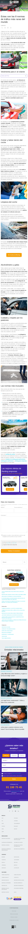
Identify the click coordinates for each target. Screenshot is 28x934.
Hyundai (16, 818)
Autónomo (14, 755)
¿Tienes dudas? (5, 877)
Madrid (3, 857)
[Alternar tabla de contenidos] (14, 75)
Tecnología (4, 636)
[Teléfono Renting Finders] (26, 2)
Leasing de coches (18, 842)
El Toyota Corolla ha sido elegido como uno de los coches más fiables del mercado (13, 599)
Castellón (16, 867)
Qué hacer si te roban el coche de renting (11, 596)
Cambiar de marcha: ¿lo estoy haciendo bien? (12, 608)
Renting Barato (5, 880)
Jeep (3, 831)
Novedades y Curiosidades (11, 5)
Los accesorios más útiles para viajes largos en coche (13, 592)
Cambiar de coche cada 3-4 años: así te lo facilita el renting (13, 611)
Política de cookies (14, 917)
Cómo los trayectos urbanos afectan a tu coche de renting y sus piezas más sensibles (13, 602)
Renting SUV (4, 885)
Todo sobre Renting (6, 638)
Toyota (3, 826)
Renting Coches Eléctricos (5, 889)
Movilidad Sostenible (6, 632)
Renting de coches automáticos (18, 846)
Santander (16, 859)
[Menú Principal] (2, 2)
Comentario (3, 515)
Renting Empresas (18, 882)
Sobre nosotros (5, 874)
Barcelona (16, 857)
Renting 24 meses (5, 845)
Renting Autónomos (6, 882)
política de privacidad (16, 773)
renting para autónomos (7, 461)
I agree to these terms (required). (10, 544)
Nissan (15, 828)
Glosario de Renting (18, 888)
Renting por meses (6, 838)
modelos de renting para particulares (15, 459)
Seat (3, 823)
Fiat (2, 818)
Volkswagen (17, 823)
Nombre (3, 507)
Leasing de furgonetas (7, 842)
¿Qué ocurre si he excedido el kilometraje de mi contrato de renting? (13, 618)
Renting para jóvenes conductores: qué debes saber (14, 594)
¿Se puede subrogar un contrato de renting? (12, 615)
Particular (6, 755)
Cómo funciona (17, 874)
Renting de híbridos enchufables (6, 850)
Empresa (22, 755)
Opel (3, 828)
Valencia (4, 859)
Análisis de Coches (6, 627)
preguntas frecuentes (15, 791)
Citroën (16, 820)
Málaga (16, 862)
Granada (4, 867)
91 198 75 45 (14, 787)
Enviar (14, 779)
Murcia (15, 865)
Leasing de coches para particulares (19, 839)
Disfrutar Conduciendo (7, 630)
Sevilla (3, 862)
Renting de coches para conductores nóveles (12, 613)
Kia (2, 820)
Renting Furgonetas (18, 885)
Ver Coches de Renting (14, 255)
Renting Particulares (19, 880)
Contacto (16, 877)
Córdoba (4, 865)
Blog (3, 5)
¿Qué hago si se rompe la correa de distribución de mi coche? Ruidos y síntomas (14, 621)
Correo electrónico (18, 507)
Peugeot (16, 826)
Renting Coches (5, 892)
